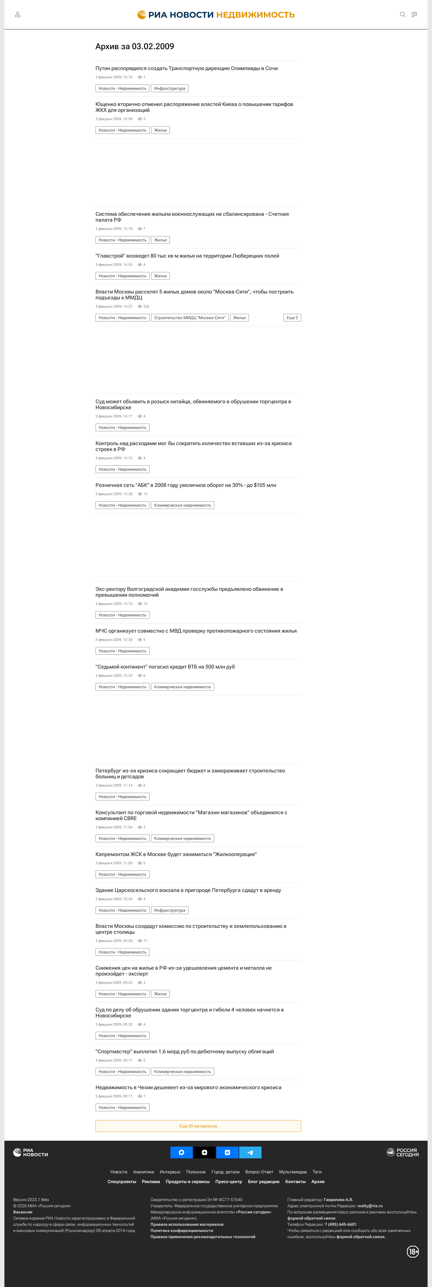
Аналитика (143, 1172)
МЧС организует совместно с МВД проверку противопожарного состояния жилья (196, 631)
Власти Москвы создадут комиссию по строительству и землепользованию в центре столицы (191, 929)
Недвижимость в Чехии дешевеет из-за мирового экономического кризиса (189, 1087)
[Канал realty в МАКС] (181, 1152)
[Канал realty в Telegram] (250, 1152)
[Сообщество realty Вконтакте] (227, 1152)
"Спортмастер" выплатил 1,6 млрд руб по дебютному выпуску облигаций (185, 1051)
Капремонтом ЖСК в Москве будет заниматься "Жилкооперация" (176, 854)
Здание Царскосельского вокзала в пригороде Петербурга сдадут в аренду (188, 890)
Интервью (170, 1172)
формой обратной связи (311, 1218)
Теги (317, 1172)
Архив (318, 1181)
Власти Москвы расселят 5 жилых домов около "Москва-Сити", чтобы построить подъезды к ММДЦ (195, 295)
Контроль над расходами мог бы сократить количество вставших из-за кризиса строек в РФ (194, 446)
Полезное (196, 1172)
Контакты (295, 1181)
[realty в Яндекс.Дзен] (204, 1152)
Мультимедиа (293, 1172)
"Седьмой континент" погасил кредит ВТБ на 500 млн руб (165, 667)
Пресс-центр (228, 1181)
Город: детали (226, 1172)
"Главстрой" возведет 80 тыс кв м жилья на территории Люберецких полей (187, 256)
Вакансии (22, 1212)
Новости (118, 1172)
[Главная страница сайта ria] (172, 14)
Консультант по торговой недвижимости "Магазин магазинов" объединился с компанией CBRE (191, 815)
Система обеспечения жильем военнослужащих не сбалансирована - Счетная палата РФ (192, 217)
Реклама (151, 1181)
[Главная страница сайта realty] (216, 14)
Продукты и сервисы (188, 1181)
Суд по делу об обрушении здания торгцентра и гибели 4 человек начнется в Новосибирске (190, 1013)
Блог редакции (263, 1181)
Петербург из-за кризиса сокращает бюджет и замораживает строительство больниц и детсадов (190, 774)
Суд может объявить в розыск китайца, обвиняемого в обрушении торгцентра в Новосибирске (193, 404)
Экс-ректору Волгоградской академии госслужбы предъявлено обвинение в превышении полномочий (189, 592)
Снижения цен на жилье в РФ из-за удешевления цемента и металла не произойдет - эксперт (184, 971)
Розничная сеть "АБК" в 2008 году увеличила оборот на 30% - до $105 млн (186, 485)
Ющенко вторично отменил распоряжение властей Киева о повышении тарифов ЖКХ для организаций (194, 107)
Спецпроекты (122, 1181)
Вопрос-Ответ (259, 1172)
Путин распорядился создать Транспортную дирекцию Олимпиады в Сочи (187, 68)
